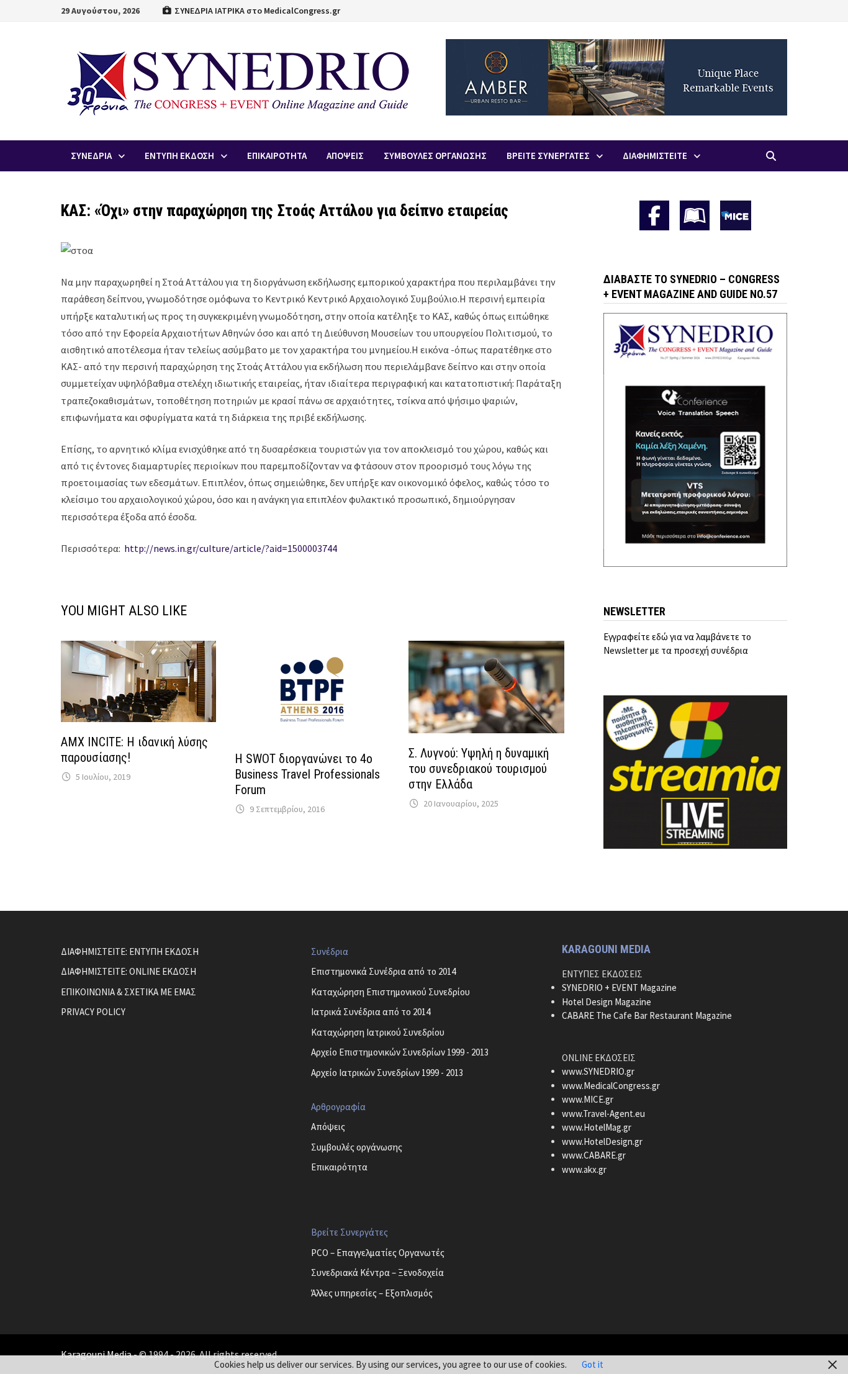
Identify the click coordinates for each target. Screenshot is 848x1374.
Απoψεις (345, 155)
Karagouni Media (97, 1354)
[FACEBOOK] (654, 215)
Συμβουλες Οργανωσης (435, 155)
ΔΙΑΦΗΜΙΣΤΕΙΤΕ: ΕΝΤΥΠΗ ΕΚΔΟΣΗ (130, 951)
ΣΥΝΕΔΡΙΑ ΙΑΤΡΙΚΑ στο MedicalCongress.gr (256, 10)
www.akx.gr (584, 1169)
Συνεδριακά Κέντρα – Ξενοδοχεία (377, 1272)
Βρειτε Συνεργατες (548, 155)
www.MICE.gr (587, 1099)
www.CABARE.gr (594, 1155)
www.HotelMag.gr (596, 1127)
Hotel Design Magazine (606, 1002)
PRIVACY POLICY (93, 1012)
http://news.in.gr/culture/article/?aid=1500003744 (230, 548)
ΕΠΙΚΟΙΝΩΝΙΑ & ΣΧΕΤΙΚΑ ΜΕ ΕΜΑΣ (128, 992)
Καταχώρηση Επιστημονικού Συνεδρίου (390, 992)
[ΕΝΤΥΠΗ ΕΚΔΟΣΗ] (695, 215)
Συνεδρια (91, 155)
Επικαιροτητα (277, 155)
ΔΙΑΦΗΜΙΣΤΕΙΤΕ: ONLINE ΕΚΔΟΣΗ (128, 971)
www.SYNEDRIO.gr (598, 1071)
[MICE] (736, 214)
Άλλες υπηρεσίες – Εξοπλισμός (372, 1293)
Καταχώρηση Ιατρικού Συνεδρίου (377, 1032)
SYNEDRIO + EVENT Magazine (619, 987)
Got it (592, 1364)
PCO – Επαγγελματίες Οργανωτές (377, 1253)
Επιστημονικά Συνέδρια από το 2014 (383, 971)
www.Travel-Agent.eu (603, 1113)
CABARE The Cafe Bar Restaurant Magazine (647, 1015)
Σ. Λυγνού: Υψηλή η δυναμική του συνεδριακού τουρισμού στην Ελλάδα (478, 769)
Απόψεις (328, 1126)
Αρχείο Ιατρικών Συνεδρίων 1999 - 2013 (387, 1072)
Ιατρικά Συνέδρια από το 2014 (370, 1012)
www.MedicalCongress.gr (611, 1086)
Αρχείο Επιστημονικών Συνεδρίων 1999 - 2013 (400, 1052)
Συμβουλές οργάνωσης (356, 1147)
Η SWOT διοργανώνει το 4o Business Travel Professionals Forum (307, 774)
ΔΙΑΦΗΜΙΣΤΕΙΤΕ (655, 155)
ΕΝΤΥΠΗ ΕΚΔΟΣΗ (179, 155)
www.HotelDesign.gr (602, 1141)
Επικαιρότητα (339, 1167)
